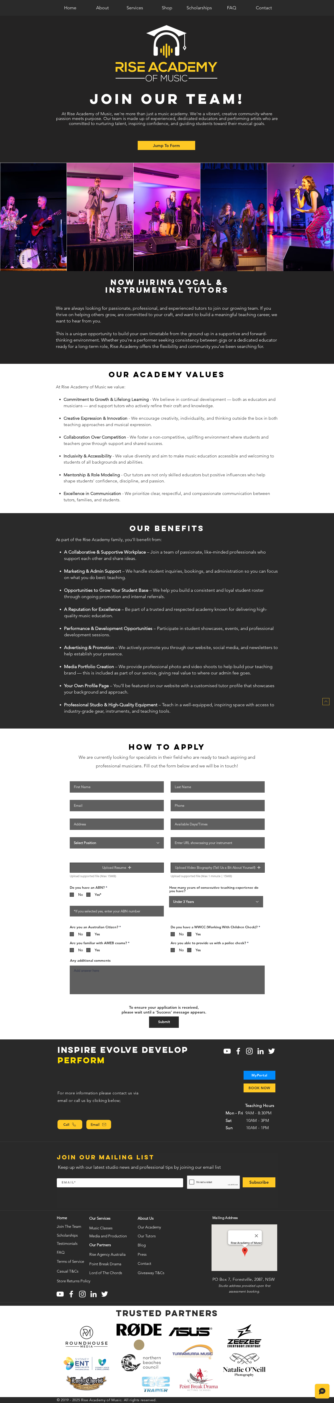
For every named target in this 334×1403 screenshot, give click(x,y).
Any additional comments (90, 960)
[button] (102, 8)
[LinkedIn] (260, 1051)
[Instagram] (249, 1051)
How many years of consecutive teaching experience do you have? (213, 889)
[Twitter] (271, 1051)
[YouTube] (227, 1051)
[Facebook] (238, 1051)
